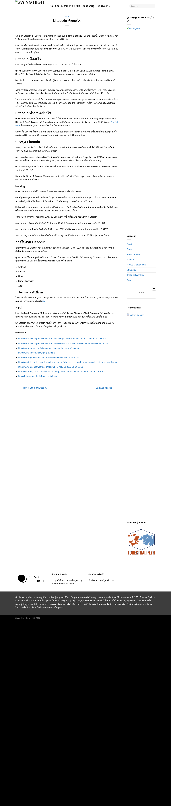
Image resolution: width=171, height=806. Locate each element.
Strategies (131, 270)
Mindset (130, 260)
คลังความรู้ (88, 6)
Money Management (136, 265)
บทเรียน (54, 6)
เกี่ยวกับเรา (104, 6)
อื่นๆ (129, 280)
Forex (129, 249)
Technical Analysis (135, 275)
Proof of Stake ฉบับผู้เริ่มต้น (34, 388)
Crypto (67, 16)
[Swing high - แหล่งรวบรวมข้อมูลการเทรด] (30, 6)
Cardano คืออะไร (104, 388)
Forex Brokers (133, 254)
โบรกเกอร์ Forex (71, 6)
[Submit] (153, 6)
